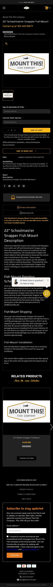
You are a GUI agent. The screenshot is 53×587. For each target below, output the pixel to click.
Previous (1, 427)
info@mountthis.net (11, 304)
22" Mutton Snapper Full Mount (26, 437)
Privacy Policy (26, 489)
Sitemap (43, 585)
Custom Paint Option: (13, 118)
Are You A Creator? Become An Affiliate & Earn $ (26, 485)
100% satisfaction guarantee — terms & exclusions (21, 142)
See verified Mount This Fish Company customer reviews (24, 34)
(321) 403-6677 (29, 2)
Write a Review (9, 36)
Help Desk (26, 499)
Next (51, 427)
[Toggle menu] (7, 7)
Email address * (13, 526)
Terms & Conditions (26, 494)
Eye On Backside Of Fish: (14, 107)
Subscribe (15, 555)
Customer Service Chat (26, 480)
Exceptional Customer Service (29, 197)
